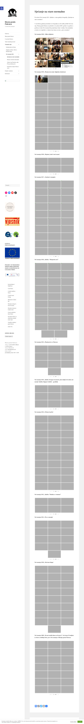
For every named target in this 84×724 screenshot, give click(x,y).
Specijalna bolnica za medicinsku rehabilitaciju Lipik (12, 318)
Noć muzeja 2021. (10, 54)
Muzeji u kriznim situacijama (13, 59)
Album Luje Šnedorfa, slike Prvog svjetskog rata (13, 63)
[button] (1, 8)
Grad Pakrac (10, 288)
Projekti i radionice (9, 70)
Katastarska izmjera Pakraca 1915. (13, 67)
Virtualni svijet (8, 44)
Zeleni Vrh (10, 326)
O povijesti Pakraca (9, 39)
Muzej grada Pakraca (9, 36)
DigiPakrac (10, 285)
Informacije (7, 73)
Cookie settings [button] (73, 721)
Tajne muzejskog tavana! (10, 41)
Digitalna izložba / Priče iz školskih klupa (11, 50)
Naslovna (7, 33)
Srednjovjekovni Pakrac (11, 47)
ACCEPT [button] (80, 721)
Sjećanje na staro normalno (13, 56)
